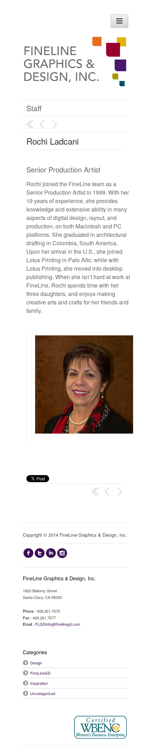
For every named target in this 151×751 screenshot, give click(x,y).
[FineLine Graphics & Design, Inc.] (75, 79)
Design (36, 662)
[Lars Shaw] (43, 124)
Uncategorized (42, 693)
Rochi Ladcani (52, 141)
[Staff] (30, 124)
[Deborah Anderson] (55, 124)
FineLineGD (40, 673)
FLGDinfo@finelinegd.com (57, 624)
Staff (33, 108)
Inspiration (39, 683)
